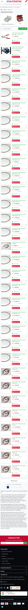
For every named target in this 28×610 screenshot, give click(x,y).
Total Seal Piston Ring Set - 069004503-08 (19, 131)
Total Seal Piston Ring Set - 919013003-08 (19, 326)
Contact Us (4, 581)
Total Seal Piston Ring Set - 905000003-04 (19, 285)
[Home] (1, 9)
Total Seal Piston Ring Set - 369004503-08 (19, 215)
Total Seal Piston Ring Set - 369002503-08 (19, 187)
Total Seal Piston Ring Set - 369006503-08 (19, 229)
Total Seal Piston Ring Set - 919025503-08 (19, 340)
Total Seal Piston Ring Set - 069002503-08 (19, 103)
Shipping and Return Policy (8, 558)
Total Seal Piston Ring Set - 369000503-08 (19, 173)
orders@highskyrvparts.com (8, 584)
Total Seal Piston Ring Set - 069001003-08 (19, 75)
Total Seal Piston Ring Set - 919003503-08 (19, 298)
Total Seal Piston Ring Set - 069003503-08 (19, 117)
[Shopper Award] (15, 587)
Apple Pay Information (7, 551)
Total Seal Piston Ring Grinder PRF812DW (18, 47)
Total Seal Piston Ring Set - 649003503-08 (19, 257)
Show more (14, 481)
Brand (4, 9)
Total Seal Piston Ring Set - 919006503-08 (19, 312)
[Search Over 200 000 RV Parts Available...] (26, 4)
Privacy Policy (5, 553)
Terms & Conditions (6, 563)
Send (25, 543)
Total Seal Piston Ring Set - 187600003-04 (19, 159)
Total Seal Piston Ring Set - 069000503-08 (19, 61)
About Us (4, 556)
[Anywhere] (2, 4)
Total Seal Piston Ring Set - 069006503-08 (19, 145)
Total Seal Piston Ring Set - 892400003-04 (19, 271)
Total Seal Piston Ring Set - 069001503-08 (19, 89)
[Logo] (14, 1)
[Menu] (1, 1)
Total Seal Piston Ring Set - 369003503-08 (19, 201)
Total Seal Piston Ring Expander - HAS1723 (18, 33)
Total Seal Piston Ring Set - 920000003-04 (19, 354)
